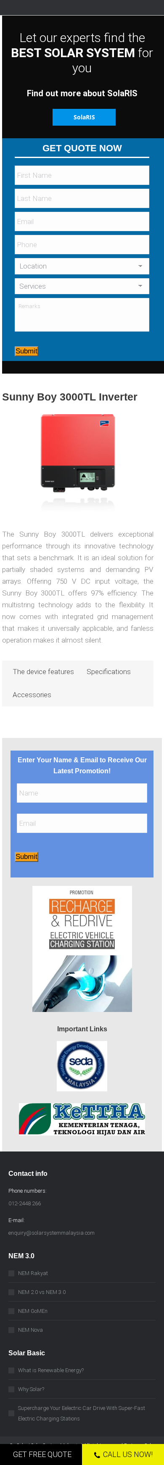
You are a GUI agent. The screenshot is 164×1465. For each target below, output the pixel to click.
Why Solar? (31, 1389)
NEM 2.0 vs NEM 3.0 (42, 1292)
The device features (43, 671)
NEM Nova (30, 1330)
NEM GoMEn (33, 1311)
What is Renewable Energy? (51, 1370)
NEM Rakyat (33, 1273)
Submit (26, 351)
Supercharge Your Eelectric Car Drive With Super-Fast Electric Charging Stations (81, 1413)
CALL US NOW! (128, 1454)
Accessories (32, 694)
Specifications (109, 671)
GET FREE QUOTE (42, 1454)
